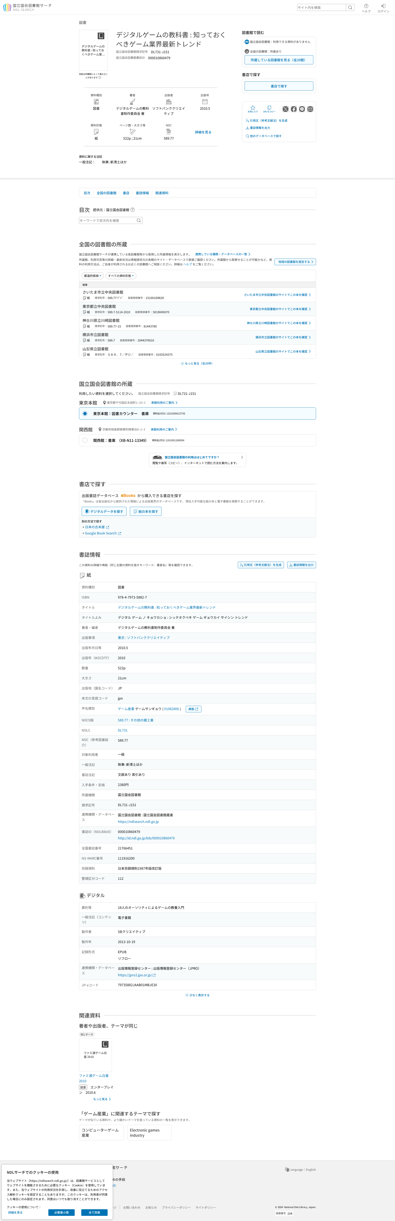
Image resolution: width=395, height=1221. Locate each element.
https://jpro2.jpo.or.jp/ (135, 974)
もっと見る (100, 1099)
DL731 (123, 730)
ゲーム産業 (126, 708)
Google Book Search (101, 533)
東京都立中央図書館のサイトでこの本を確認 (278, 309)
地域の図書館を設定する (294, 262)
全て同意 (94, 1212)
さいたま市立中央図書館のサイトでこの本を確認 (275, 295)
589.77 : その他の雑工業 (135, 720)
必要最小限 (61, 1212)
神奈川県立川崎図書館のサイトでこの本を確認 (277, 323)
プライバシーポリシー (176, 1207)
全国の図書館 (106, 192)
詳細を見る (203, 131)
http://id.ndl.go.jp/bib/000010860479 (146, 837)
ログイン (383, 11)
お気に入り (253, 111)
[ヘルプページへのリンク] (99, 76)
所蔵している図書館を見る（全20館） (279, 59)
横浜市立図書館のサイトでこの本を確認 (281, 337)
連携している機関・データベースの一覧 (221, 254)
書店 (126, 192)
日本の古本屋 (95, 526)
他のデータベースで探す (266, 136)
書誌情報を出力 (260, 128)
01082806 (171, 708)
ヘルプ (366, 11)
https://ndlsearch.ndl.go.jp (138, 821)
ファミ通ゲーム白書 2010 (94, 1078)
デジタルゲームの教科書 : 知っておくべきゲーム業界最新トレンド (167, 607)
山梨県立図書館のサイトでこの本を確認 (281, 351)
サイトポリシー (206, 1207)
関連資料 (161, 192)
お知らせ (151, 1207)
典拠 (191, 709)
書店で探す (279, 86)
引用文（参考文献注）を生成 (268, 120)
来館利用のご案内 (162, 402)
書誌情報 (142, 192)
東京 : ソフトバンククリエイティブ (144, 637)
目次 (87, 192)
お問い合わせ (132, 1207)
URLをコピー (269, 111)
